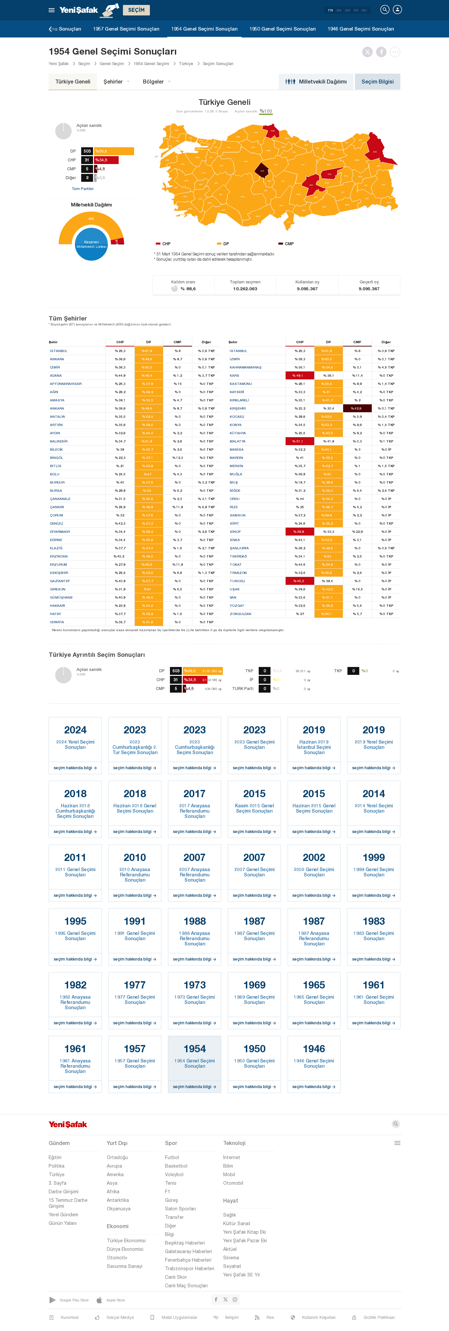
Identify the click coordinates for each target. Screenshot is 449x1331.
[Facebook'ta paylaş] (383, 52)
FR (356, 10)
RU (364, 10)
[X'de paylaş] (369, 52)
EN (339, 10)
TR (330, 10)
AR (347, 10)
